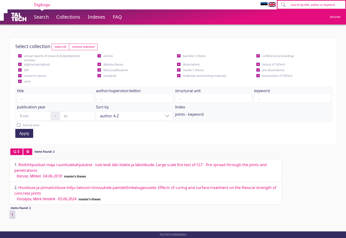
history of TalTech (273, 64)
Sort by (102, 107)
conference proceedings (278, 56)
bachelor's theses (194, 56)
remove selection (83, 47)
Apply (24, 133)
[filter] (16, 151)
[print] (27, 151)
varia (27, 81)
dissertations (191, 64)
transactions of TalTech (277, 76)
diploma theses (113, 64)
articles (108, 56)
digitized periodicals (37, 64)
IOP (26, 70)
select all (60, 47)
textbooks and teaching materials (204, 76)
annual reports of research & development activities (52, 58)
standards (110, 76)
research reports (35, 76)
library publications (115, 70)
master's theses (193, 70)
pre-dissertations (273, 70)
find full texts (31, 125)
